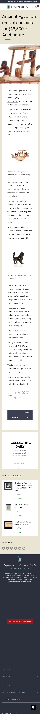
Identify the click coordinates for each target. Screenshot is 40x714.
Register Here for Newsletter (20, 621)
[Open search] (27, 7)
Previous (14, 418)
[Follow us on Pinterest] (15, 548)
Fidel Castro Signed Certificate (22, 506)
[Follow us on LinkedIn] (23, 548)
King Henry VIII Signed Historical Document (23, 523)
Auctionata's (12, 101)
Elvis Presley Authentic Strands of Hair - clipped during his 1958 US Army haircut (24, 486)
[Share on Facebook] (15, 393)
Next (27, 413)
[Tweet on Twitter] (23, 393)
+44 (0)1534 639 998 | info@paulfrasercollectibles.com (20, 1)
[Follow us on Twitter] (7, 548)
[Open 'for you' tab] (33, 707)
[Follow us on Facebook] (3, 548)
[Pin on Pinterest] (19, 393)
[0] (36, 7)
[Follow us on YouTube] (19, 548)
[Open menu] (3, 7)
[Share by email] (27, 393)
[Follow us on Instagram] (11, 548)
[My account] (32, 7)
